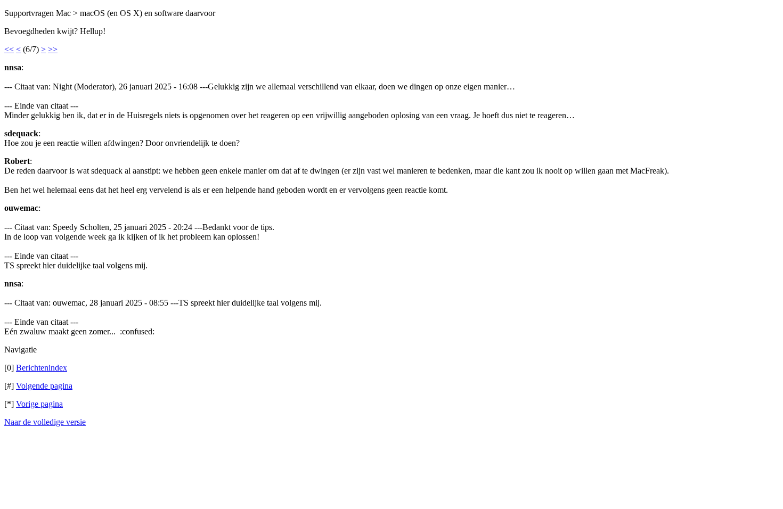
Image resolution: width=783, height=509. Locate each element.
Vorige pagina (39, 403)
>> (53, 49)
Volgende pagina (44, 385)
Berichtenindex (41, 367)
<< (9, 49)
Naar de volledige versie (45, 421)
